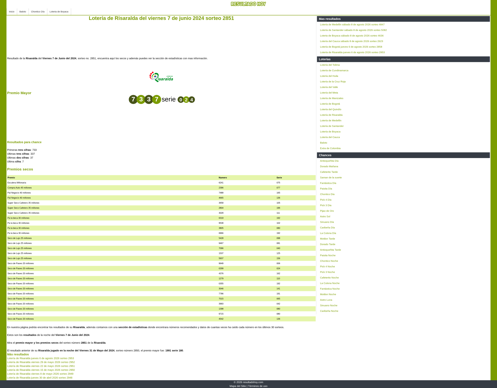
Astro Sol (325, 216)
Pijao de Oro (327, 211)
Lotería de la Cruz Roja (333, 81)
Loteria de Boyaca (59, 11)
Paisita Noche (328, 255)
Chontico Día (38, 11)
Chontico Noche (329, 261)
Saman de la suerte (331, 177)
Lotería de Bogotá (330, 103)
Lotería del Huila (329, 76)
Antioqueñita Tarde (330, 249)
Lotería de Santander (332, 126)
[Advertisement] (161, 38)
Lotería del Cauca (330, 137)
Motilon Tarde (327, 238)
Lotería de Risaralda (331, 115)
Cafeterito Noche (329, 277)
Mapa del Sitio (238, 386)
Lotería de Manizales (331, 98)
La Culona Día (328, 233)
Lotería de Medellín (330, 120)
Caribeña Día (327, 227)
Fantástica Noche (330, 288)
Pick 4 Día (325, 199)
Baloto (22, 11)
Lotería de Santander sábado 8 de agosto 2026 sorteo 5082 (353, 30)
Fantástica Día (328, 183)
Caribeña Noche (329, 311)
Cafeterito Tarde (329, 172)
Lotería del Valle (329, 87)
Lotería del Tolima (330, 65)
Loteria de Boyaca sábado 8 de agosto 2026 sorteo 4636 (352, 35)
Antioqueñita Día (329, 160)
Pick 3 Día (325, 205)
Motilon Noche (328, 294)
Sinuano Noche (328, 305)
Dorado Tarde (327, 244)
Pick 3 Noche (327, 272)
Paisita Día (326, 188)
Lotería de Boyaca (330, 131)
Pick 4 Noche (327, 266)
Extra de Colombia (330, 148)
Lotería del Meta (329, 92)
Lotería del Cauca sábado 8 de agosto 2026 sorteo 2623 (351, 41)
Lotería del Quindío (330, 109)
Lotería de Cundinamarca (334, 70)
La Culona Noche (330, 283)
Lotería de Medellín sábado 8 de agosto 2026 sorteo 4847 (352, 24)
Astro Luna (326, 300)
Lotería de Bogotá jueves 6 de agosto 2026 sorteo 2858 (351, 46)
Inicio (11, 11)
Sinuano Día (327, 222)
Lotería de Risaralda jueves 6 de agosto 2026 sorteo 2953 (352, 52)
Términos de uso (257, 386)
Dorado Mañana (329, 166)
